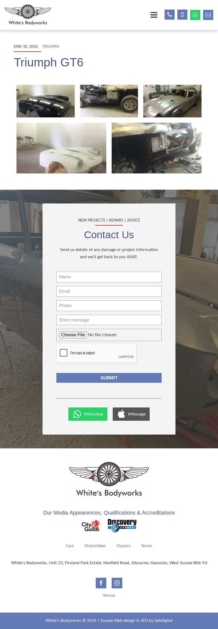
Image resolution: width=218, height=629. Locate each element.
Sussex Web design (118, 620)
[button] (87, 414)
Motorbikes (95, 546)
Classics (123, 546)
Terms (146, 546)
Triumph (50, 47)
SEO (144, 620)
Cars (70, 546)
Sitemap (109, 596)
